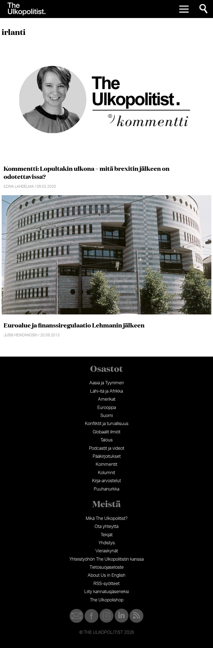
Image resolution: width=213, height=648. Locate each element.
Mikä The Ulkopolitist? (107, 518)
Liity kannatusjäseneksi (106, 591)
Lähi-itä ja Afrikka (106, 391)
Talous (106, 440)
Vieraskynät (106, 551)
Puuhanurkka (106, 489)
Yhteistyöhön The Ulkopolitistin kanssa (106, 559)
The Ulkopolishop (106, 600)
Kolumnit (106, 473)
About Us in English (106, 575)
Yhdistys (106, 543)
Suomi (106, 415)
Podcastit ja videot (106, 448)
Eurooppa (106, 407)
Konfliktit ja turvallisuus (106, 423)
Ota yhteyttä (106, 526)
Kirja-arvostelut (106, 481)
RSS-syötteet (106, 583)
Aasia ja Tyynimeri (106, 383)
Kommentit (106, 464)
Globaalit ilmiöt (106, 432)
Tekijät (107, 535)
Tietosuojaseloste (107, 567)
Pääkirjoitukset (107, 456)
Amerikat (106, 399)
